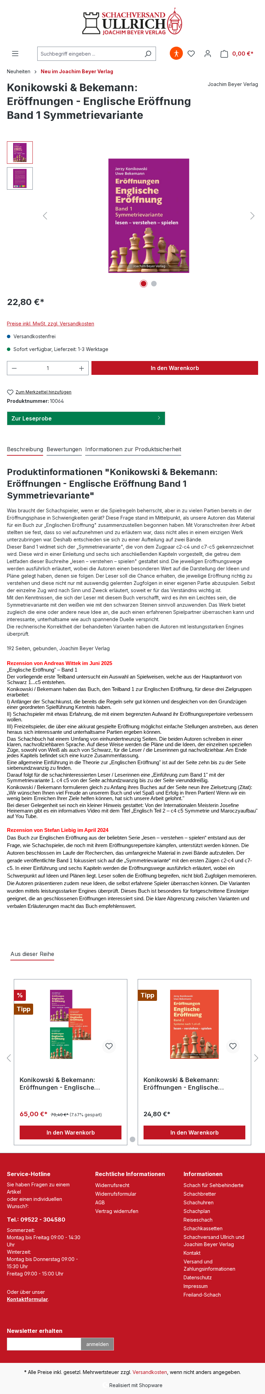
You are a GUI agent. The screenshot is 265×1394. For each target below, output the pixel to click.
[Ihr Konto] (207, 53)
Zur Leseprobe (31, 418)
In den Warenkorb (175, 367)
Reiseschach (198, 1220)
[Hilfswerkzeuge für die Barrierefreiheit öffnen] (176, 53)
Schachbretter (200, 1194)
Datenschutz (198, 1277)
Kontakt (192, 1253)
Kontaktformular (27, 1299)
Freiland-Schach (202, 1295)
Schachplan (197, 1211)
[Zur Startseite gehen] (132, 22)
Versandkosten (149, 1372)
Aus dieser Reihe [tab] (32, 953)
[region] (132, 215)
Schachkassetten (203, 1228)
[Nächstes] (252, 216)
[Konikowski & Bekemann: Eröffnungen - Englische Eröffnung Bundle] (70, 1024)
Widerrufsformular (115, 1194)
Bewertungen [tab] (64, 449)
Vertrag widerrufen (116, 1211)
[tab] (25, 449)
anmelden (97, 1344)
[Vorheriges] (45, 216)
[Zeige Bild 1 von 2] (143, 283)
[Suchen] (148, 54)
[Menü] (15, 53)
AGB (100, 1202)
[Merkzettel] (191, 53)
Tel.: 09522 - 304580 (36, 1219)
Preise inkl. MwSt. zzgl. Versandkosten (50, 323)
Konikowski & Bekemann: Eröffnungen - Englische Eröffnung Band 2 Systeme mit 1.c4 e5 (190, 1083)
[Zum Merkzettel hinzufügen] (109, 1046)
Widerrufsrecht (112, 1185)
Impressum (196, 1286)
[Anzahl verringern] (14, 368)
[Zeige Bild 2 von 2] (154, 283)
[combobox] (88, 54)
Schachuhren (199, 1202)
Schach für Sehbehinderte (214, 1185)
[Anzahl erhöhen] (82, 368)
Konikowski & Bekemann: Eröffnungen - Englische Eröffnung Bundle (57, 1083)
